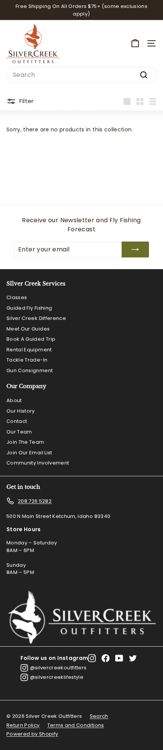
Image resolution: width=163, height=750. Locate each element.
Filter (26, 101)
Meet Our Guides (28, 328)
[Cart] (135, 43)
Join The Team (25, 442)
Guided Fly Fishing (29, 308)
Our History (20, 411)
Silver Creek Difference (36, 318)
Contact (16, 421)
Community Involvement (37, 462)
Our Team (19, 431)
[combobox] (81, 75)
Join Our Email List (29, 452)
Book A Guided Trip (30, 339)
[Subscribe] (135, 249)
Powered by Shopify (32, 734)
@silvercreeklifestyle (56, 677)
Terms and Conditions (75, 725)
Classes (16, 297)
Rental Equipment (29, 349)
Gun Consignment (29, 370)
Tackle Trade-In (26, 359)
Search (99, 716)
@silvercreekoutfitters (58, 667)
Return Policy (23, 725)
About (14, 400)
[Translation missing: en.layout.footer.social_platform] (92, 658)
